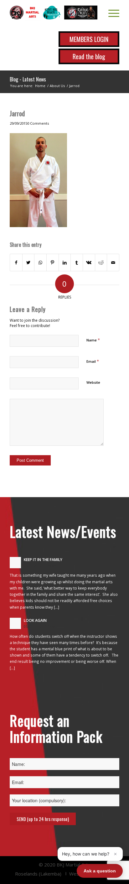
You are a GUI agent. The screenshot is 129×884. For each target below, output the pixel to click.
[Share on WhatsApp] (40, 262)
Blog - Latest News (28, 79)
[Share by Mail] (113, 262)
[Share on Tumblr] (77, 262)
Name (93, 340)
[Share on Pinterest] (53, 262)
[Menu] (110, 12)
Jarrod (17, 113)
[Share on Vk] (89, 262)
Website (93, 382)
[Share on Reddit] (101, 262)
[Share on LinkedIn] (65, 262)
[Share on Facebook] (16, 262)
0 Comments (38, 123)
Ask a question (100, 870)
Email (92, 361)
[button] (90, 854)
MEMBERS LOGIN (89, 39)
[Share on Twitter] (28, 262)
